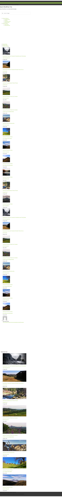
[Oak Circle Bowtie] (6, 202)
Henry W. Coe (21, 69)
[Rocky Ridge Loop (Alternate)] (6, 161)
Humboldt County (8, 21)
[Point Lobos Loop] (6, 121)
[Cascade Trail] (6, 81)
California (9, 56)
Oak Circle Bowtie (6, 205)
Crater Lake (7, 24)
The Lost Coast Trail (6, 57)
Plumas (16, 82)
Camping (13, 56)
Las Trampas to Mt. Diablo (7, 138)
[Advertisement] (8, 36)
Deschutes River (7, 25)
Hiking (13, 82)
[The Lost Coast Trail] (6, 54)
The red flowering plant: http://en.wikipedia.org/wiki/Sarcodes (13, 322)
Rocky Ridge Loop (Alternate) (8, 165)
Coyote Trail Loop (6, 151)
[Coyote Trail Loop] (6, 148)
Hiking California (5, 18)
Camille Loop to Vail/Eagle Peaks (8, 111)
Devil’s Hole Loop (6, 98)
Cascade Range (7, 19)
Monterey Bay (7, 22)
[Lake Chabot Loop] (6, 175)
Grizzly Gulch (5, 71)
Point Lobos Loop (6, 125)
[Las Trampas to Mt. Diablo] (6, 134)
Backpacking (5, 56)
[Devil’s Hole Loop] (6, 94)
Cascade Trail (5, 84)
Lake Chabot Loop (6, 178)
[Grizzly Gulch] (6, 67)
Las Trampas (15, 96)
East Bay (6, 20)
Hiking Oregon (5, 23)
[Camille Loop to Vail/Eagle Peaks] (6, 108)
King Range (24, 56)
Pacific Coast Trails (3, 2)
